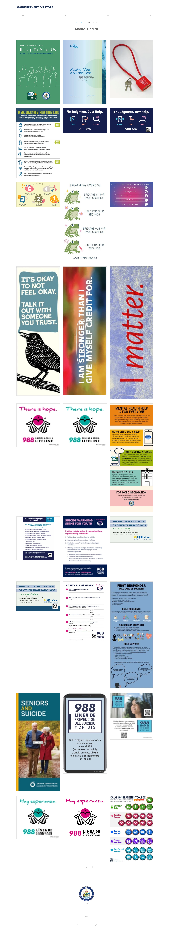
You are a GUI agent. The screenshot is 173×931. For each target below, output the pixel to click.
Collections (84, 23)
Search (87, 916)
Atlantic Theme (76, 925)
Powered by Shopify (94, 925)
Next (94, 867)
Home (77, 23)
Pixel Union (85, 925)
